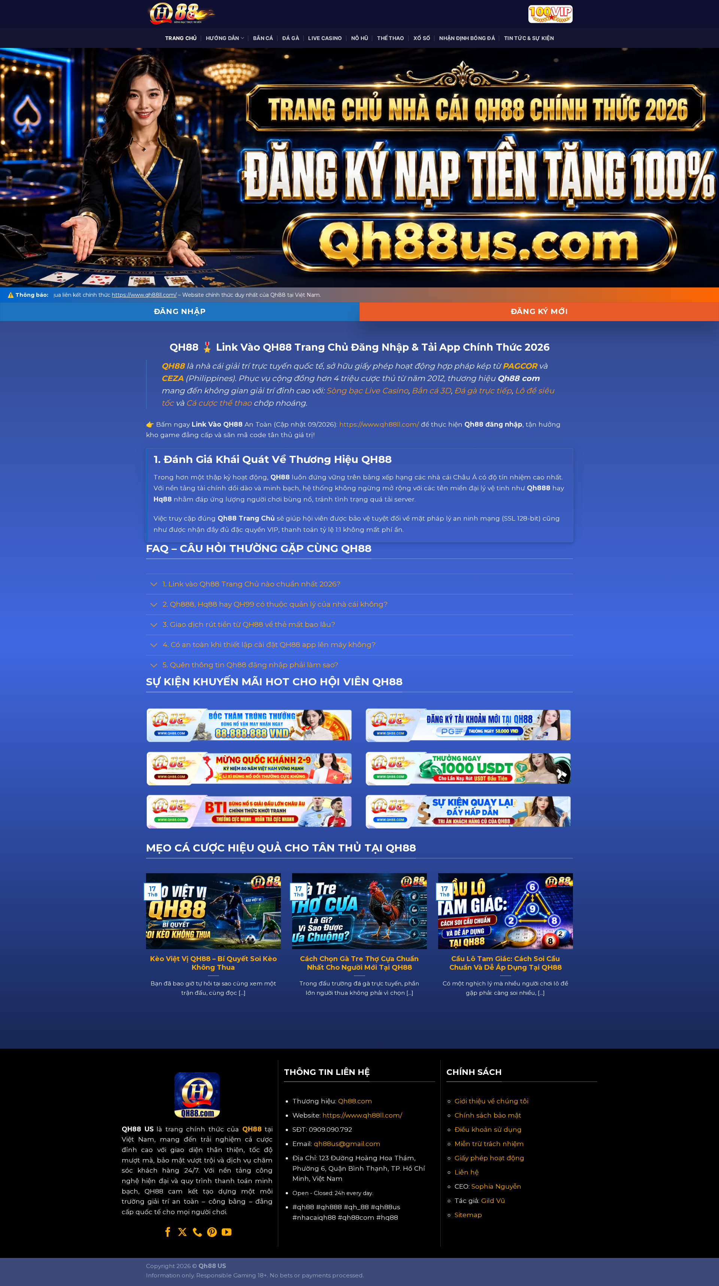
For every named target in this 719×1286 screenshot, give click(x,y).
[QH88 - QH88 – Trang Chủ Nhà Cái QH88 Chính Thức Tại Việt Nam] (183, 14)
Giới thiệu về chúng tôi (491, 1101)
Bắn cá (263, 38)
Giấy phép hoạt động (489, 1158)
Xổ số (421, 38)
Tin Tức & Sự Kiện (529, 38)
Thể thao (390, 38)
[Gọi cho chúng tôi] (197, 1232)
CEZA (172, 378)
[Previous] (144, 949)
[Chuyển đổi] (154, 585)
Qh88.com (355, 1101)
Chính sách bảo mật (488, 1115)
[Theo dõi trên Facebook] (168, 1232)
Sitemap (468, 1215)
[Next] (574, 949)
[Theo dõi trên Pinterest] (212, 1232)
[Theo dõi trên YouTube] (226, 1232)
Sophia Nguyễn (496, 1186)
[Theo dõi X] (182, 1232)
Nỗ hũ (359, 38)
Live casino (325, 38)
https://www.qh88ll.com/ (379, 424)
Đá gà (290, 38)
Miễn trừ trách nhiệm (489, 1144)
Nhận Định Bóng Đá (467, 38)
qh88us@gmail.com (347, 1144)
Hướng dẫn (222, 38)
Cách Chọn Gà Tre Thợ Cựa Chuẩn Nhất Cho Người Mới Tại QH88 (359, 963)
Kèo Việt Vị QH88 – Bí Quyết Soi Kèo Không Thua (213, 963)
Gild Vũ (493, 1200)
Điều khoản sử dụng (488, 1129)
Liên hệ (467, 1172)
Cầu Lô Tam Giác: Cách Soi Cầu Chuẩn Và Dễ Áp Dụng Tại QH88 (505, 963)
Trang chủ (181, 38)
